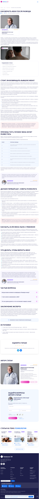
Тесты (21, 470)
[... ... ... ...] (37, 2)
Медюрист (2, 473)
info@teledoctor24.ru (3, 461)
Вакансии (11, 476)
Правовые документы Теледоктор (13, 478)
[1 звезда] (16, 345)
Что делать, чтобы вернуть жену (7, 71)
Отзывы (11, 471)
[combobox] (21, 410)
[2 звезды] (17, 345)
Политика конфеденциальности (32, 470)
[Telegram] (2, 464)
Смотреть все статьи (19, 449)
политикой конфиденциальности (21, 418)
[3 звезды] (19, 345)
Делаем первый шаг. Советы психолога (8, 68)
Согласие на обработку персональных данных (33, 475)
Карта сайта (21, 475)
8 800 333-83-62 (6, 460)
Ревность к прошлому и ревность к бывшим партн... (30, 433)
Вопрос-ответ (12, 474)
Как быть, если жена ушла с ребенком (8, 69)
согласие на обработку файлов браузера (18, 496)
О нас (11, 469)
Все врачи (2, 470)
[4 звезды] (21, 345)
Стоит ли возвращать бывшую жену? (8, 64)
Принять (30, 496)
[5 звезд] (23, 345)
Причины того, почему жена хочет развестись (9, 66)
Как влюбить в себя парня (4, 432)
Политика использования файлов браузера (33, 478)
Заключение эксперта (6, 74)
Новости (21, 473)
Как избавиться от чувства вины (17, 432)
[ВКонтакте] (4, 464)
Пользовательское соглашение (32, 473)
